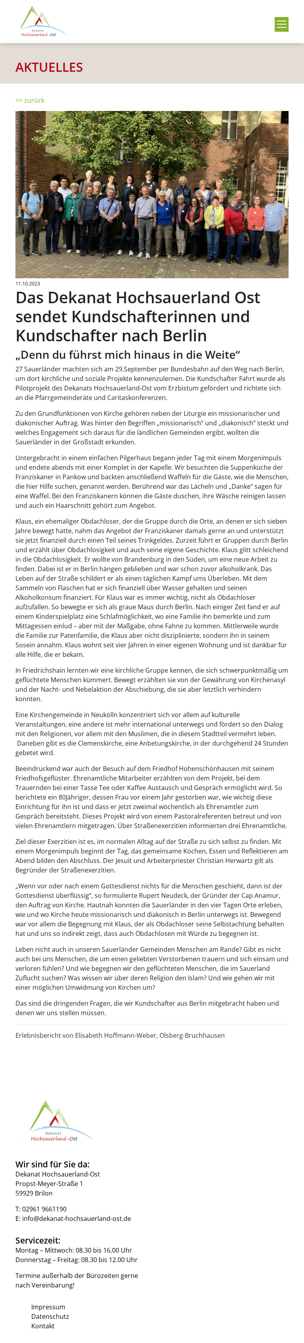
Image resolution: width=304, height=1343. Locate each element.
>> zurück (29, 100)
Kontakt (43, 1326)
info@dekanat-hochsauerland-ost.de (76, 1218)
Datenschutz (50, 1316)
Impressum (48, 1307)
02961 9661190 (44, 1209)
